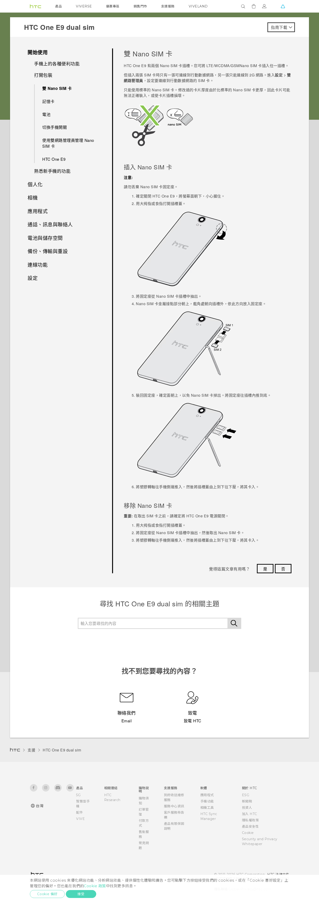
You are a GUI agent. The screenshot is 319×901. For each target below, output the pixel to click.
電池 (46, 114)
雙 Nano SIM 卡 (57, 88)
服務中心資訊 (174, 806)
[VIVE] (283, 6)
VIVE (80, 819)
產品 (58, 6)
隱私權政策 (250, 820)
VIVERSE (84, 6)
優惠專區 (113, 6)
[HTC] (35, 6)
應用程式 (207, 795)
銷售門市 (140, 6)
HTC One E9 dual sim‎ (62, 750)
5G (78, 795)
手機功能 (207, 801)
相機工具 (207, 807)
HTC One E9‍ (53, 159)
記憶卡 (48, 101)
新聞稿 (247, 801)
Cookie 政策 (95, 886)
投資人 (247, 807)
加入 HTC (249, 814)
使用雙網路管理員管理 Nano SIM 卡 (68, 143)
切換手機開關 (54, 127)
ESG (245, 795)
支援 (31, 750)
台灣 (39, 806)
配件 (79, 812)
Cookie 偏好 (47, 894)
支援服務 (168, 6)
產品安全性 (250, 826)
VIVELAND (198, 6)
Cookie (248, 833)
